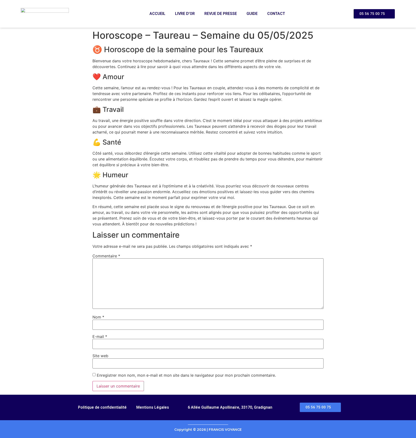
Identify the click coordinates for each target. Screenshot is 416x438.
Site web (100, 356)
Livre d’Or (185, 13)
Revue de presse (220, 13)
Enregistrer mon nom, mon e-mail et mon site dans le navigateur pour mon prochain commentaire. (186, 375)
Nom (98, 317)
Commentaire (106, 256)
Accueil (157, 13)
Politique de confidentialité (102, 407)
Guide (252, 13)
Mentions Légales (152, 407)
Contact (276, 13)
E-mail (99, 336)
